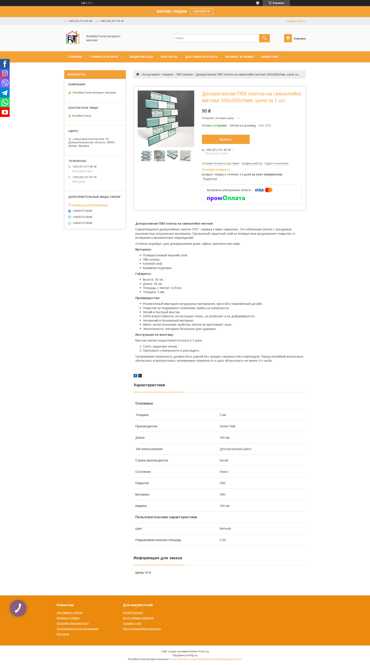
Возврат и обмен (239, 56)
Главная (75, 56)
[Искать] (264, 38)
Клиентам (269, 56)
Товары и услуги (104, 56)
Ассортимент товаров (157, 74)
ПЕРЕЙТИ (201, 11)
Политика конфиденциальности (222, 659)
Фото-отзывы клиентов (138, 618)
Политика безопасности (73, 623)
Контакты (169, 56)
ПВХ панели (184, 74)
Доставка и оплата (201, 56)
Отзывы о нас (132, 623)
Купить (226, 139)
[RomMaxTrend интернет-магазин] (72, 45)
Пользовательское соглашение (78, 628)
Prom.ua (204, 651)
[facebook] (135, 376)
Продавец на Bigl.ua (185, 655)
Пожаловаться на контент (185, 659)
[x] (140, 376)
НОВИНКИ (75, 68)
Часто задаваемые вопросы (142, 628)
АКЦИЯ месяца (141, 56)
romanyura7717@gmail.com (90, 204)
